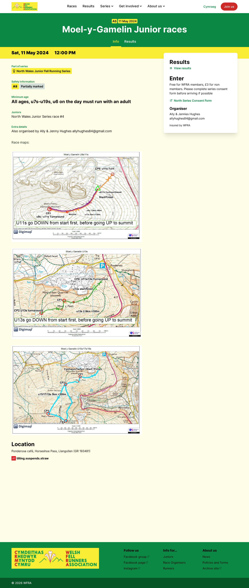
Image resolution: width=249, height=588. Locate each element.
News (206, 556)
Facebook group (135, 556)
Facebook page (134, 562)
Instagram (130, 568)
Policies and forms (215, 562)
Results (88, 6)
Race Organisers (174, 562)
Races (72, 6)
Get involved (129, 6)
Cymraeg (209, 6)
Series (105, 6)
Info (116, 41)
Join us (229, 6)
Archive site (211, 568)
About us (154, 6)
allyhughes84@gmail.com (187, 118)
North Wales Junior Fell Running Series (43, 71)
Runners (168, 568)
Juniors (168, 556)
